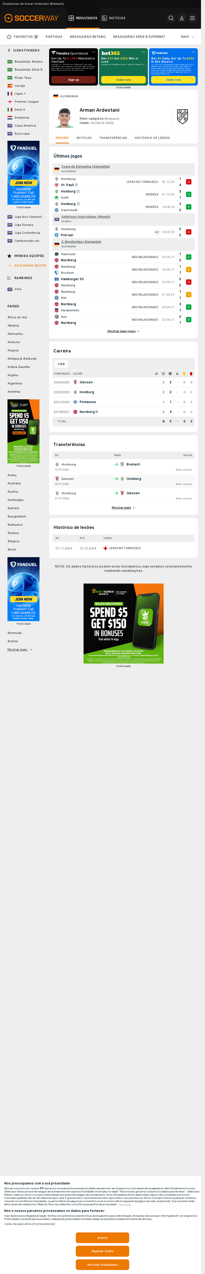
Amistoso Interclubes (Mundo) (85, 217)
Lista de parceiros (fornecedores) (29, 1224)
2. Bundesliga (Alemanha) (81, 242)
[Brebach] (183, 117)
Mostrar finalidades (102, 1265)
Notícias (84, 138)
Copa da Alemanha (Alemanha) (85, 166)
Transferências (113, 138)
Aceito (102, 1238)
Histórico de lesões (152, 138)
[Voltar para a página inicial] (34, 18)
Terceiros (124, 1204)
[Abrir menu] (192, 18)
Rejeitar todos (103, 1251)
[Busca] (171, 18)
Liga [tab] (61, 364)
